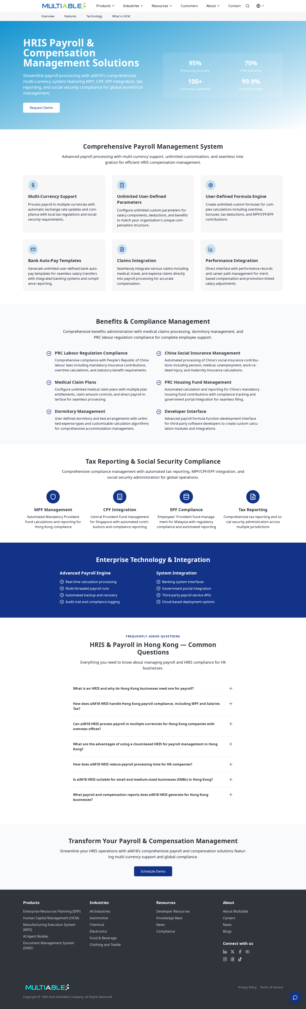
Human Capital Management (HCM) (51, 918)
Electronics (98, 931)
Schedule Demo (153, 871)
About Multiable (235, 911)
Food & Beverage (103, 938)
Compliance (165, 931)
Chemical (97, 924)
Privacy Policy (247, 987)
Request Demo (41, 107)
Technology (94, 16)
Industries (131, 6)
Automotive (99, 918)
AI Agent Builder (36, 936)
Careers (229, 918)
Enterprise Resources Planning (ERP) (52, 911)
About (211, 6)
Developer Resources (173, 911)
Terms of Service (271, 987)
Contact (234, 6)
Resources (160, 6)
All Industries (100, 911)
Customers (189, 6)
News (160, 924)
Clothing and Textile (105, 944)
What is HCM (121, 16)
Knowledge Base (169, 918)
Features (70, 16)
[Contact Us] (295, 996)
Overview (47, 16)
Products (103, 6)
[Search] (247, 6)
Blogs (227, 931)
